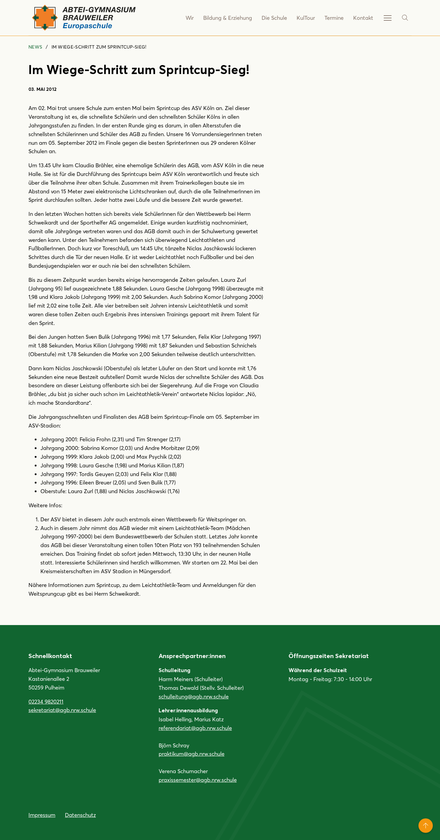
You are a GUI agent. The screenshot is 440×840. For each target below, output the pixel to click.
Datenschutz (80, 814)
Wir (190, 17)
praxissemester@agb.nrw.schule (198, 779)
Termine (334, 17)
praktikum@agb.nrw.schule (191, 753)
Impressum (41, 814)
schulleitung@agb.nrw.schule (194, 696)
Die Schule (274, 17)
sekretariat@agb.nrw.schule (62, 709)
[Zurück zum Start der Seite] (425, 825)
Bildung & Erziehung (227, 17)
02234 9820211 (45, 701)
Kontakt (363, 17)
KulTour (306, 17)
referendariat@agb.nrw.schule (195, 727)
